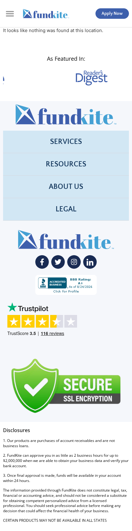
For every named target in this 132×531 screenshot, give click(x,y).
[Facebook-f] (42, 262)
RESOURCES (66, 164)
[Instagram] (74, 262)
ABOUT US (66, 187)
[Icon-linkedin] (90, 262)
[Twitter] (58, 262)
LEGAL (66, 209)
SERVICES (66, 142)
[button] (10, 13)
